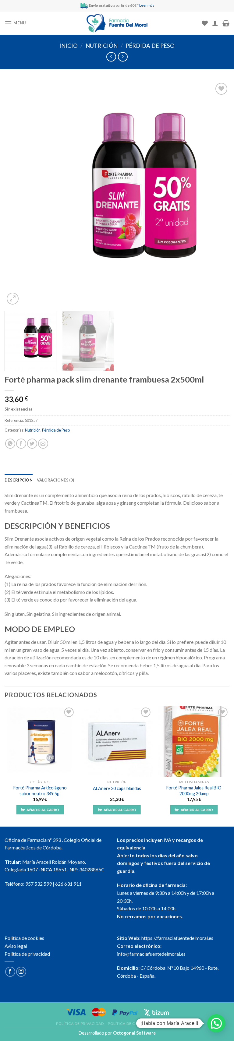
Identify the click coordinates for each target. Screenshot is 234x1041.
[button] (216, 1023)
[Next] (217, 193)
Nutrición (102, 45)
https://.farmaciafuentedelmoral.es (177, 938)
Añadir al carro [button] (43, 810)
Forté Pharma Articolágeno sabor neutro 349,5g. (40, 790)
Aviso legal (16, 946)
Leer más (146, 5)
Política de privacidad (27, 954)
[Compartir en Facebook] (21, 444)
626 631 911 (68, 884)
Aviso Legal (166, 1023)
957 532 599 (38, 884)
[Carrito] (225, 23)
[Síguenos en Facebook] (10, 972)
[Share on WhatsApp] (10, 444)
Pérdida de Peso (150, 45)
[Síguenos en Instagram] (21, 972)
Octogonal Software (134, 1033)
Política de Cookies (129, 1023)
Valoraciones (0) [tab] (55, 480)
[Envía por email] (43, 444)
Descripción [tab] (19, 480)
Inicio (68, 45)
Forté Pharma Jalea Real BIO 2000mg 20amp (194, 790)
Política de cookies (24, 938)
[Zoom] (13, 299)
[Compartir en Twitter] (32, 444)
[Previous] (16, 193)
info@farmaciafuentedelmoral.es (151, 954)
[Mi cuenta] (215, 23)
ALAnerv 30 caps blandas (117, 788)
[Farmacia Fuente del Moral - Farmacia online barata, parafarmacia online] (117, 23)
